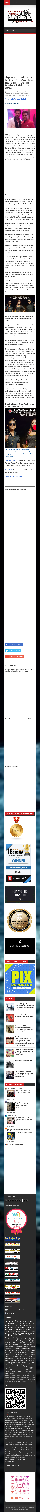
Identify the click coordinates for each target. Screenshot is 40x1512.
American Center (10, 1362)
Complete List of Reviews (13, 476)
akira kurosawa (26, 1333)
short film (22, 1325)
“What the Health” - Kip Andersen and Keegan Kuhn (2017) (24, 1119)
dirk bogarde (17, 1364)
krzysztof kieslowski (20, 1369)
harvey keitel (17, 1360)
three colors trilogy (15, 1381)
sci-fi (15, 1333)
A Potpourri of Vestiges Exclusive (16, 99)
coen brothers (9, 1358)
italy (30, 1325)
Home (20, 719)
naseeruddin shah (10, 1342)
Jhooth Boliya (20, 154)
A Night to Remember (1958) (24, 1132)
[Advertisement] (20, 55)
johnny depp (29, 1360)
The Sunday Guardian (13, 1426)
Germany (8, 1331)
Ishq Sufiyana (26, 152)
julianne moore (16, 1375)
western (29, 1341)
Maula (28, 159)
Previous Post (10, 460)
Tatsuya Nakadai (17, 1366)
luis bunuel (15, 1377)
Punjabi (14, 95)
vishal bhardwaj (18, 1341)
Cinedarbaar (24, 1339)
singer (27, 95)
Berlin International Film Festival (16, 1350)
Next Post (8, 470)
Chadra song (8, 93)
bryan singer (29, 1366)
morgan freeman (17, 1371)
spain (14, 1337)
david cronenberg (23, 1373)
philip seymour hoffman (23, 1379)
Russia (7, 1344)
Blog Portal (8, 1306)
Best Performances (20, 1354)
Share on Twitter (15, 650)
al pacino (16, 1344)
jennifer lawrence (27, 1344)
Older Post (31, 719)
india (22, 93)
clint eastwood (28, 1356)
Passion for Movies (13, 1102)
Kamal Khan (8, 95)
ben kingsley (17, 1356)
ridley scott (23, 1335)
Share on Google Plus (16, 656)
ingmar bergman (10, 1368)
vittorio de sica (26, 1381)
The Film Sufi (11, 1115)
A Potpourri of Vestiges (15, 1144)
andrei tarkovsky (23, 1362)
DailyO (17, 1430)
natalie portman (25, 1377)
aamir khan (9, 1329)
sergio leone (23, 1342)
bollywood (29, 92)
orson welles (29, 1371)
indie (29, 1321)
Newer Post (8, 719)
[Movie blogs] (16, 840)
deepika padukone (22, 1331)
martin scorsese (10, 1346)
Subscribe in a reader (11, 766)
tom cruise (14, 1339)
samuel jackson (10, 1373)
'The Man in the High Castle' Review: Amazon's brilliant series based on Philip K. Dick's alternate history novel (20, 463)
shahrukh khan (21, 95)
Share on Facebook (16, 644)
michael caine (22, 1346)
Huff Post (15, 1428)
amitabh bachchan (11, 1327)
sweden (7, 1366)
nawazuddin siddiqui (25, 1323)
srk (31, 95)
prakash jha (23, 1337)
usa (20, 1321)
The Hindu (31, 1424)
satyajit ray (18, 1348)
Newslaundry (23, 1430)
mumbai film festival (24, 1329)
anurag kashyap (10, 1325)
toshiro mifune (28, 1348)
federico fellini (21, 1358)
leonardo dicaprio (21, 1352)
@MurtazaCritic (9, 1461)
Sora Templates (23, 1509)
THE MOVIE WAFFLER (14, 1089)
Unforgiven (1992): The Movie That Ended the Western (22, 1105)
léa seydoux (28, 1364)
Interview (26, 93)
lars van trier (26, 1375)
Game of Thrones (26, 1327)
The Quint (31, 1430)
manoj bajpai (9, 1335)
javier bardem (23, 1368)
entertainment (16, 93)
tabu (31, 1342)
